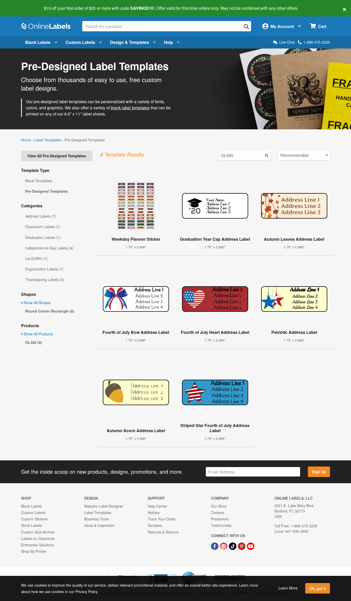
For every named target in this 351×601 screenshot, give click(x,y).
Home (26, 139)
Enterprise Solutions (37, 544)
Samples (155, 525)
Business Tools (96, 518)
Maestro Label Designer (103, 506)
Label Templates (47, 139)
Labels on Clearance (38, 538)
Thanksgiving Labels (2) (44, 279)
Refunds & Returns (163, 532)
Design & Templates (129, 42)
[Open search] (246, 26)
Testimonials (221, 525)
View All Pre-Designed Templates (56, 155)
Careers (217, 512)
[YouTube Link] (250, 545)
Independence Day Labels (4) (49, 247)
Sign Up (319, 471)
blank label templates (130, 108)
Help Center (157, 506)
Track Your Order (162, 518)
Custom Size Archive (38, 532)
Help (168, 42)
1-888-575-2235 (316, 42)
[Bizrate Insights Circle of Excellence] (204, 571)
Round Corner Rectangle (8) (49, 311)
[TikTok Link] (233, 545)
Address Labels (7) (40, 216)
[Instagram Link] (224, 545)
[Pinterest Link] (242, 545)
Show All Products (38, 333)
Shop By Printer (34, 551)
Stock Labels (31, 525)
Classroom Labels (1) (42, 226)
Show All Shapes (37, 302)
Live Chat (287, 42)
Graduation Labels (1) (43, 237)
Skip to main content (18, 4)
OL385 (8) (33, 342)
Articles (154, 512)
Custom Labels (80, 42)
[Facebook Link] (215, 545)
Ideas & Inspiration (99, 525)
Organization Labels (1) (44, 269)
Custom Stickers (34, 518)
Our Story (219, 506)
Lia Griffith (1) (36, 258)
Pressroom (220, 518)
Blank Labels (38, 42)
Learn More (288, 587)
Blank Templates (38, 180)
